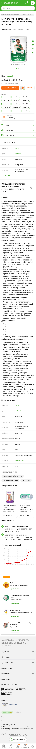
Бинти (24, 14)
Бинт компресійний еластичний (12, 476)
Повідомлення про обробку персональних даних (14, 721)
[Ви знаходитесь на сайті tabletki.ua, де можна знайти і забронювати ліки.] (10, 2)
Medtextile (30, 14)
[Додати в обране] (33, 40)
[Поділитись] (33, 48)
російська (18, 712)
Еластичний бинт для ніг (10, 480)
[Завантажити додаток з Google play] (7, 689)
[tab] (6, 29)
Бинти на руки (26, 480)
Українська (6, 712)
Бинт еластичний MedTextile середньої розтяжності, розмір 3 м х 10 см (17, 22)
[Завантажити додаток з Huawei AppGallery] (7, 694)
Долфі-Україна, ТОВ (21, 461)
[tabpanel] (18, 296)
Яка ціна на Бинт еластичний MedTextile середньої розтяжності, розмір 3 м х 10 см (18, 529)
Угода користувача (6, 717)
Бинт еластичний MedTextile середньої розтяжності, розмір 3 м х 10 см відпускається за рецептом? (19, 537)
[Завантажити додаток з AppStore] (21, 689)
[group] (18, 79)
